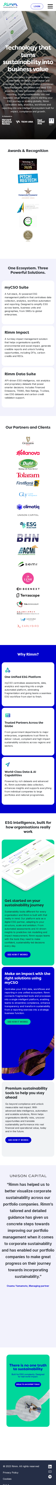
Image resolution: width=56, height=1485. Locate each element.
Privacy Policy (10, 1472)
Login (37, 6)
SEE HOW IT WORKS (17, 954)
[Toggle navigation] (50, 6)
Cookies (7, 1478)
